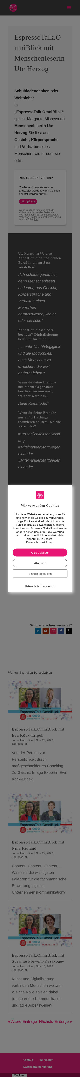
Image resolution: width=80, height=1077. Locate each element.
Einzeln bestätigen (40, 573)
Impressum (49, 586)
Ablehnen (40, 563)
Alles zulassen (40, 552)
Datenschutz (32, 586)
